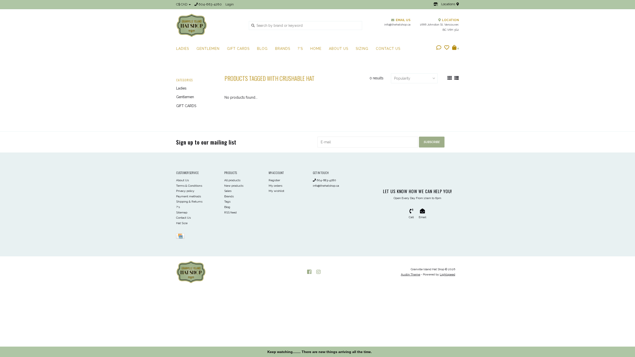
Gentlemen (208, 49)
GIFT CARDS (238, 49)
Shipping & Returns (189, 201)
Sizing (362, 49)
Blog (262, 49)
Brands (282, 49)
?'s (300, 49)
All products (232, 180)
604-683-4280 (326, 180)
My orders (275, 185)
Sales (227, 191)
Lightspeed (447, 274)
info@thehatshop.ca (326, 185)
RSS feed (230, 212)
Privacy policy (185, 191)
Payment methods (188, 196)
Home (315, 49)
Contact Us (388, 49)
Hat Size (182, 223)
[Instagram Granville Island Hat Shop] (318, 271)
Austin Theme (410, 274)
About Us (338, 49)
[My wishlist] (446, 48)
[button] (438, 48)
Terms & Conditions (189, 185)
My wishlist (276, 191)
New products (233, 185)
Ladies (182, 49)
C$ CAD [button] (182, 4)
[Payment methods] (181, 237)
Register (274, 180)
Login (229, 4)
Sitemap (181, 212)
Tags (227, 201)
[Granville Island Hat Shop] (208, 25)
